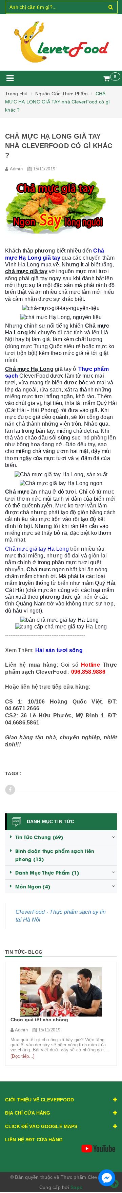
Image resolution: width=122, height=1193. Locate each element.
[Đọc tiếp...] (23, 1056)
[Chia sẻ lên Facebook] (10, 790)
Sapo (76, 1187)
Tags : (13, 773)
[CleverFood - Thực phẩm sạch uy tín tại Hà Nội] (61, 42)
